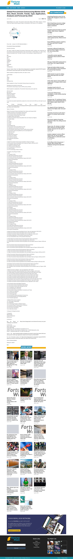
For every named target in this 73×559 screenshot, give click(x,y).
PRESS (18, 7)
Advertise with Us (36, 542)
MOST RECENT (13, 7)
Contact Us (36, 544)
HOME (7, 7)
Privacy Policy (36, 547)
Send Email (12, 327)
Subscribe (16, 548)
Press (36, 541)
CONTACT (23, 7)
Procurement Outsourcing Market (13, 46)
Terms (36, 545)
